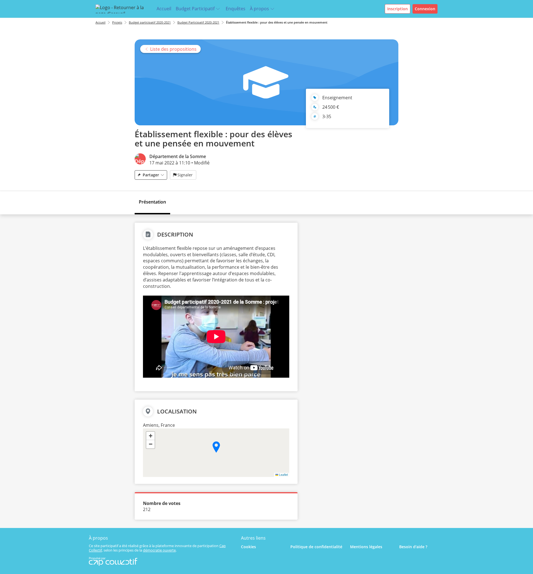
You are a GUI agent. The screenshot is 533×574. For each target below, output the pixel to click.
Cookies (248, 546)
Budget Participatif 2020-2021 (198, 22)
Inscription (397, 8)
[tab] (152, 202)
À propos (259, 9)
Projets (117, 22)
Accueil (164, 9)
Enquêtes (235, 9)
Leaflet (283, 475)
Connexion (425, 8)
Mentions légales (366, 546)
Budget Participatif (195, 9)
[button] (216, 447)
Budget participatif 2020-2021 (150, 22)
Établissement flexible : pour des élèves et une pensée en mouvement (277, 22)
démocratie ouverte (159, 550)
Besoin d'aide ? (413, 546)
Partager (151, 174)
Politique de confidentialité (316, 546)
